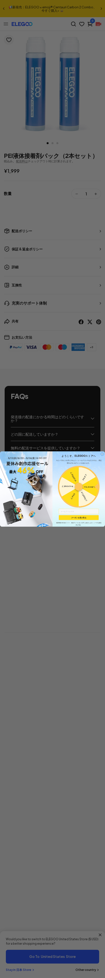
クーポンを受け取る (78, 517)
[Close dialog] (102, 454)
